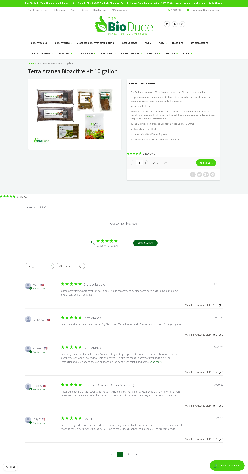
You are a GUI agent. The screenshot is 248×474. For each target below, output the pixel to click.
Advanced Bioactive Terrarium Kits (95, 43)
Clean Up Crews (129, 43)
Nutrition (152, 53)
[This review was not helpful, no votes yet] (220, 305)
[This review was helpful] (214, 372)
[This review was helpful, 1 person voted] (214, 405)
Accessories (107, 53)
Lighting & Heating (41, 53)
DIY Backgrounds (130, 53)
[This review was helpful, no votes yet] (214, 305)
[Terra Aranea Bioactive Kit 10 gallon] (74, 114)
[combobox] (39, 266)
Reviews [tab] (30, 207)
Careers (84, 10)
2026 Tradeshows (119, 10)
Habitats (170, 53)
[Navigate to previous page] (112, 454)
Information (59, 10)
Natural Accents (199, 43)
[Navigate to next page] (136, 454)
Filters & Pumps (85, 53)
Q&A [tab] (43, 207)
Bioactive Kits (62, 43)
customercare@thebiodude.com (205, 10)
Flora (161, 43)
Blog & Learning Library (38, 10)
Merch (186, 53)
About (73, 10)
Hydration (63, 53)
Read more (156, 361)
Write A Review (145, 243)
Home (31, 63)
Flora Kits (177, 43)
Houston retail (99, 10)
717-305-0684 (176, 10)
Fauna (148, 43)
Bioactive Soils (39, 43)
